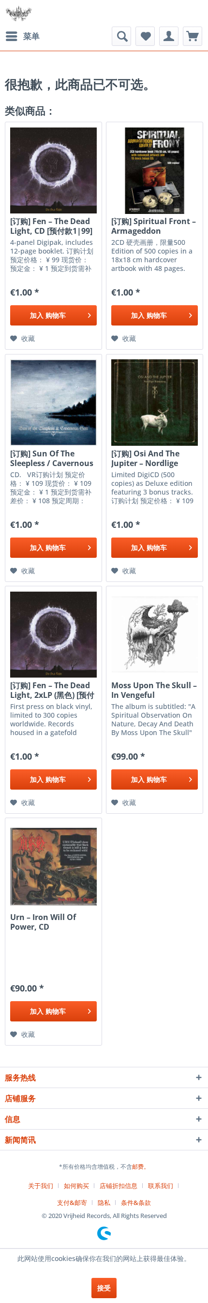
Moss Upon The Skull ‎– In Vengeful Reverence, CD (154, 690)
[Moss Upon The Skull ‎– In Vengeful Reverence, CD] (154, 634)
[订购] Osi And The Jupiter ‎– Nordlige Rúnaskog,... (145, 458)
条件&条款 (136, 1202)
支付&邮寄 (72, 1202)
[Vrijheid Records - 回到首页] (18, 13)
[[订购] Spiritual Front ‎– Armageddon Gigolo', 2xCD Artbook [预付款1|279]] (154, 170)
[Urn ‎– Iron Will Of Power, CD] (53, 866)
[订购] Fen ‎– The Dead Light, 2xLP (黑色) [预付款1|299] (52, 690)
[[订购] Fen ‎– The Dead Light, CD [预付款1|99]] (53, 170)
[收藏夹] (145, 36)
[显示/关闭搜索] (121, 36)
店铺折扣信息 (118, 1185)
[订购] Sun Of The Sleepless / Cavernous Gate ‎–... (51, 458)
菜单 (31, 36)
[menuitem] (22, 36)
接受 (104, 1287)
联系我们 (160, 1185)
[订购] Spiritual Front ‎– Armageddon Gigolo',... (153, 226)
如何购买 (76, 1185)
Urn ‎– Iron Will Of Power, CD (43, 922)
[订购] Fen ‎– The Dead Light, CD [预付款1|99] (51, 226)
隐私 (104, 1202)
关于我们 (40, 1185)
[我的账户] (168, 36)
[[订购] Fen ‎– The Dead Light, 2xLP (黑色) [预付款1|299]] (53, 634)
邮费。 (140, 1166)
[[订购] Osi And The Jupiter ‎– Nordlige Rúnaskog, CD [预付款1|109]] (154, 402)
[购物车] (192, 36)
